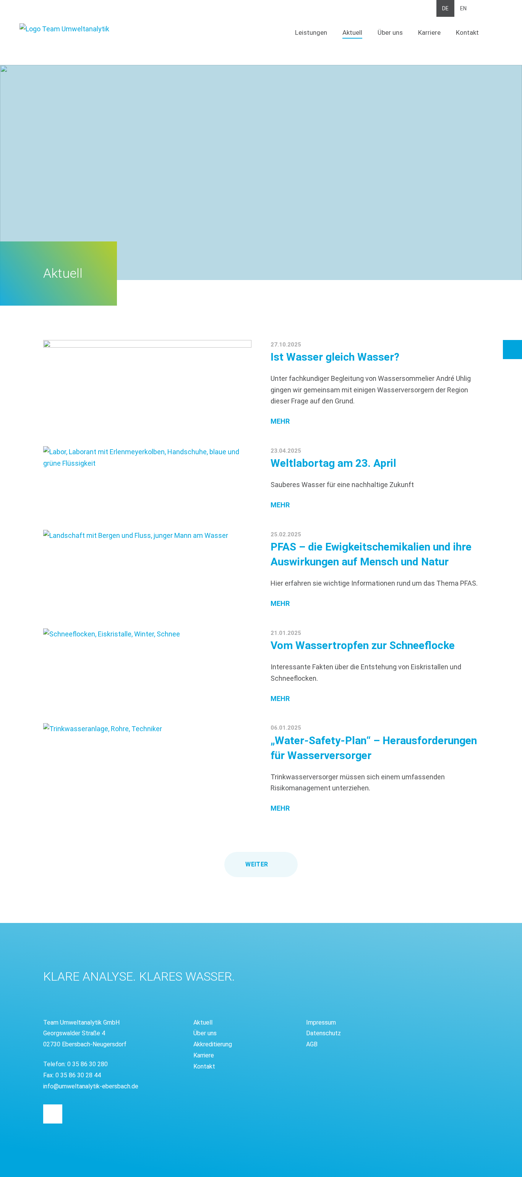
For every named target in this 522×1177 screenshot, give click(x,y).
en (463, 8)
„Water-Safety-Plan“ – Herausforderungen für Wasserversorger (374, 748)
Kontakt (467, 32)
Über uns (390, 32)
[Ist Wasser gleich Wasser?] (147, 344)
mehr (280, 421)
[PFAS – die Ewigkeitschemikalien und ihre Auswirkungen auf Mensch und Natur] (147, 535)
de (445, 8)
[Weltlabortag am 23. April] (147, 457)
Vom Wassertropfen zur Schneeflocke (363, 645)
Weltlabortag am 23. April (333, 463)
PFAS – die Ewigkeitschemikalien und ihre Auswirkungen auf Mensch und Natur (371, 554)
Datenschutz (323, 1033)
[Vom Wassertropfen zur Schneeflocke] (147, 657)
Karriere (429, 32)
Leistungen (311, 32)
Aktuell (352, 32)
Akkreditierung (212, 1044)
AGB (312, 1044)
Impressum (321, 1022)
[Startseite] (94, 29)
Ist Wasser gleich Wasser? (335, 357)
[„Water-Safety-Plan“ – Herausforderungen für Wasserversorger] (147, 751)
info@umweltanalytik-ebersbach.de (90, 1086)
